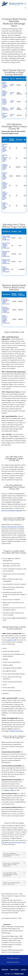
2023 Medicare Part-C (13, 958)
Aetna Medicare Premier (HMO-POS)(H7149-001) (5, 195)
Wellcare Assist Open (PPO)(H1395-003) (4, 176)
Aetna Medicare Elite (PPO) (5, 109)
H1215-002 (12, 115)
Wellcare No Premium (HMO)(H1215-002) (4, 158)
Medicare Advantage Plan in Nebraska (13, 527)
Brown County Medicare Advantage (12, 510)
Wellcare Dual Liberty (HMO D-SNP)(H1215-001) (5, 301)
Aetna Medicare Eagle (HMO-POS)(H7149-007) (6, 269)
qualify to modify (9, 790)
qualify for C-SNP (12, 640)
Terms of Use (14, 969)
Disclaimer (5, 969)
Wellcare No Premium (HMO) (4, 115)
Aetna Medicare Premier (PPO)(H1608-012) (5, 185)
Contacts (23, 969)
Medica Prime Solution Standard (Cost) (4, 85)
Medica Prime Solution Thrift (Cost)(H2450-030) (6, 237)
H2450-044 (12, 85)
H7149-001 (12, 93)
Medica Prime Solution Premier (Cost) (4, 102)
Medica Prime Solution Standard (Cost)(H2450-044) (6, 245)
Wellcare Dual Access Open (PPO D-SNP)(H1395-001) (5, 310)
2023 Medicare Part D (13, 962)
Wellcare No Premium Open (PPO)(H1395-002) (4, 148)
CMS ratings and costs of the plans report (14, 842)
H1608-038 (12, 108)
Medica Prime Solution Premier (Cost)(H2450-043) (6, 254)
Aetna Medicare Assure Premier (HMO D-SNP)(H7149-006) (5, 319)
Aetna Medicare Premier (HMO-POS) (5, 93)
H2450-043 (12, 101)
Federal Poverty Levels (16, 731)
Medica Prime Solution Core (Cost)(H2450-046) (6, 261)
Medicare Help (19, 974)
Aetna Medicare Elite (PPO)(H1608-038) (5, 206)
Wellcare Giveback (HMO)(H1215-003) (5, 167)
